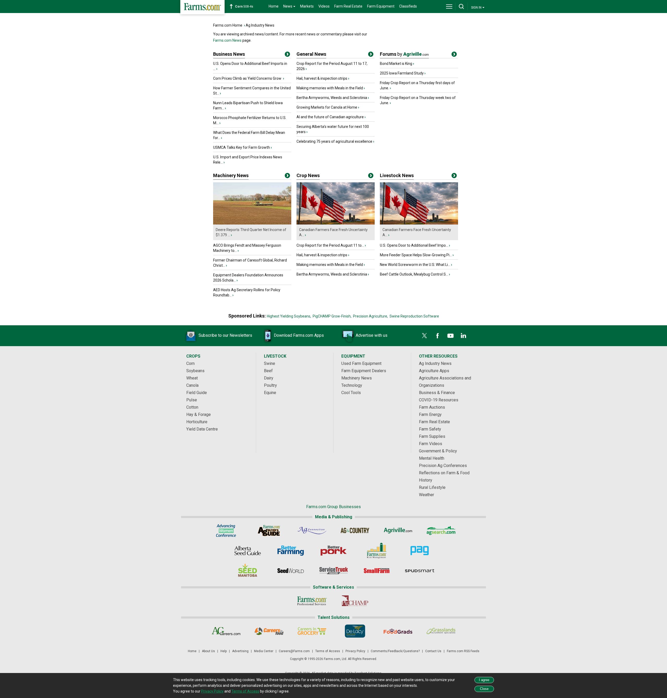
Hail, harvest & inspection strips (322, 78)
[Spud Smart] (419, 570)
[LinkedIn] (463, 336)
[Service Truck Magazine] (333, 570)
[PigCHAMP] (355, 601)
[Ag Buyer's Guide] (269, 530)
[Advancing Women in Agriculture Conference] (226, 530)
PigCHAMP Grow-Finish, (332, 316)
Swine (269, 363)
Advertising (240, 651)
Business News (229, 54)
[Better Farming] (290, 550)
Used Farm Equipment (361, 363)
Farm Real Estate (348, 6)
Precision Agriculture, (370, 316)
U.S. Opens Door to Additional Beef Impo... (414, 245)
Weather (426, 494)
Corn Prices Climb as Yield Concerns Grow (247, 78)
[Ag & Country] (355, 530)
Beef (268, 370)
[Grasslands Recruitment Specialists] (441, 631)
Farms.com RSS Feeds (463, 651)
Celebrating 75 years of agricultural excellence (334, 141)
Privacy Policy (355, 651)
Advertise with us (371, 335)
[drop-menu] (449, 6)
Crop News (308, 175)
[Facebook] (437, 336)
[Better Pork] (333, 550)
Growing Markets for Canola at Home (327, 107)
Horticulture (196, 421)
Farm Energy (430, 414)
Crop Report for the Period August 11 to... (330, 245)
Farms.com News (227, 40)
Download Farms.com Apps (299, 335)
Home (274, 6)
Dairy (268, 378)
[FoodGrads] (398, 631)
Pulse (191, 399)
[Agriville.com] (398, 530)
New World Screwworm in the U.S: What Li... (415, 265)
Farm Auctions (432, 407)
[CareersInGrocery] (312, 631)
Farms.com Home (227, 25)
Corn (190, 363)
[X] (424, 336)
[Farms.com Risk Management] (376, 550)
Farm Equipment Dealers (363, 370)
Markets (307, 6)
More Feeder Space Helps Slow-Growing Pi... (416, 255)
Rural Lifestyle (432, 487)
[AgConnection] (312, 530)
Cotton (192, 407)
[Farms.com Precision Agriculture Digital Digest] (419, 550)
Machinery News (231, 175)
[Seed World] (290, 570)
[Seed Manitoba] (247, 570)
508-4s (244, 6)
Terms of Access (327, 651)
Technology (351, 385)
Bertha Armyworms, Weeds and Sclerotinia (332, 98)
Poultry (270, 385)
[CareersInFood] (269, 631)
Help (223, 651)
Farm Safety (430, 429)
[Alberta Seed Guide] (247, 550)
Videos (324, 6)
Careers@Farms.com (294, 651)
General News (311, 54)
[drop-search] (461, 6)
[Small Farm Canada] (376, 570)
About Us (208, 651)
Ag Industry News (260, 25)
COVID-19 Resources (438, 399)
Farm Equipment (380, 6)
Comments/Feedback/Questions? (395, 651)
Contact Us (433, 651)
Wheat (192, 378)
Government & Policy (438, 450)
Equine (270, 392)
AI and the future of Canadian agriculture (330, 117)
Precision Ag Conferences (443, 465)
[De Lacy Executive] (355, 631)
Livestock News (397, 175)
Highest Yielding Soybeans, (289, 316)
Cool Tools (351, 392)
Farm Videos (430, 443)
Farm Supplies (432, 436)
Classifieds (408, 6)
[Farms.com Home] (202, 7)
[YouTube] (450, 336)
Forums (404, 54)
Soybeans (195, 370)
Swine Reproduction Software (414, 316)
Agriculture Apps (434, 370)
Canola (192, 385)
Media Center (263, 651)
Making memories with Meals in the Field (330, 88)
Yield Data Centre (202, 429)
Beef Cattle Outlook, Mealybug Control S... (414, 274)
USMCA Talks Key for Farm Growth (241, 147)
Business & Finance (437, 392)
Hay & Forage (198, 414)
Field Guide (196, 392)
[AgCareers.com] (226, 631)
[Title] (287, 55)
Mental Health (431, 458)
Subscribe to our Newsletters (225, 335)
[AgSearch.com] (441, 530)
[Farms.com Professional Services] (312, 601)
